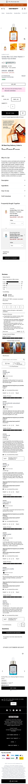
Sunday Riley (9, 13)
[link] (22, 8)
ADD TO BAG (13, 688)
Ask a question (12, 67)
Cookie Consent (13, 728)
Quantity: (4, 103)
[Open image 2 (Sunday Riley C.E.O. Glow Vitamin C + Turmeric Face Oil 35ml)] (13, 46)
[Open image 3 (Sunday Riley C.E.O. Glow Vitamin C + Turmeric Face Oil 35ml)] (22, 46)
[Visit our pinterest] (20, 710)
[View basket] (25, 8)
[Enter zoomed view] (24, 39)
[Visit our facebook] (7, 710)
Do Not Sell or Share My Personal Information (13, 730)
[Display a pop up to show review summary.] (12, 683)
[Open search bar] (4, 8)
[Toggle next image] (26, 28)
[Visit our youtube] (16, 710)
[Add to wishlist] (22, 113)
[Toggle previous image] (1, 28)
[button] (13, 63)
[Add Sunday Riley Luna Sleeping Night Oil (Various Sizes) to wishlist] (22, 653)
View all (23, 75)
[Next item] (24, 671)
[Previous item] (2, 671)
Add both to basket (11, 258)
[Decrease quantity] (4, 106)
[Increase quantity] (13, 106)
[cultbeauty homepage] (13, 8)
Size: (3, 96)
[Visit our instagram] (13, 710)
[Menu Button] (1, 8)
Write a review (5, 67)
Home (3, 13)
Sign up (13, 703)
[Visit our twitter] (10, 710)
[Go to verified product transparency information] (9, 63)
